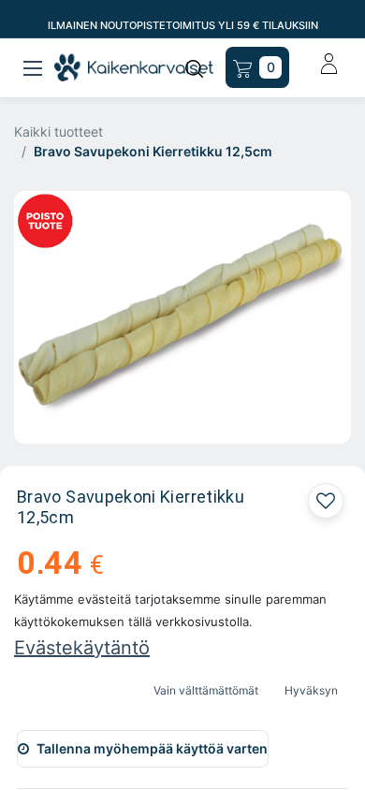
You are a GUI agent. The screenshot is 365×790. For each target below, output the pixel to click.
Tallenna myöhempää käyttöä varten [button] (152, 748)
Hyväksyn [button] (311, 690)
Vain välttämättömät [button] (205, 690)
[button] (325, 501)
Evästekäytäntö (82, 647)
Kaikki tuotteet (58, 131)
